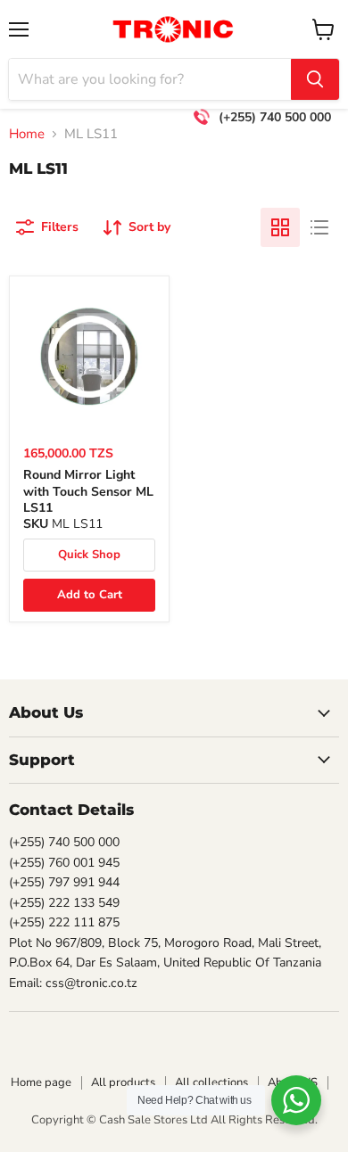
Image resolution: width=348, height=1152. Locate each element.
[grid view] (280, 227)
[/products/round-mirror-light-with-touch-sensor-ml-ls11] (89, 355)
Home (27, 134)
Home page (41, 1082)
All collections (211, 1082)
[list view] (319, 227)
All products (123, 1082)
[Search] (315, 79)
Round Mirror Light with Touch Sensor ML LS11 (88, 491)
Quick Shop (89, 555)
